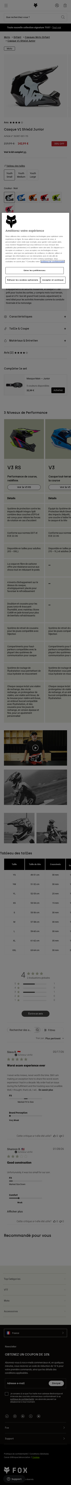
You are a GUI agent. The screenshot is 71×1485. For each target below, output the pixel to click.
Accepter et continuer (53, 280)
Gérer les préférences (34, 270)
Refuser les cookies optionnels (22, 280)
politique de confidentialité (52, 262)
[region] (35, 251)
